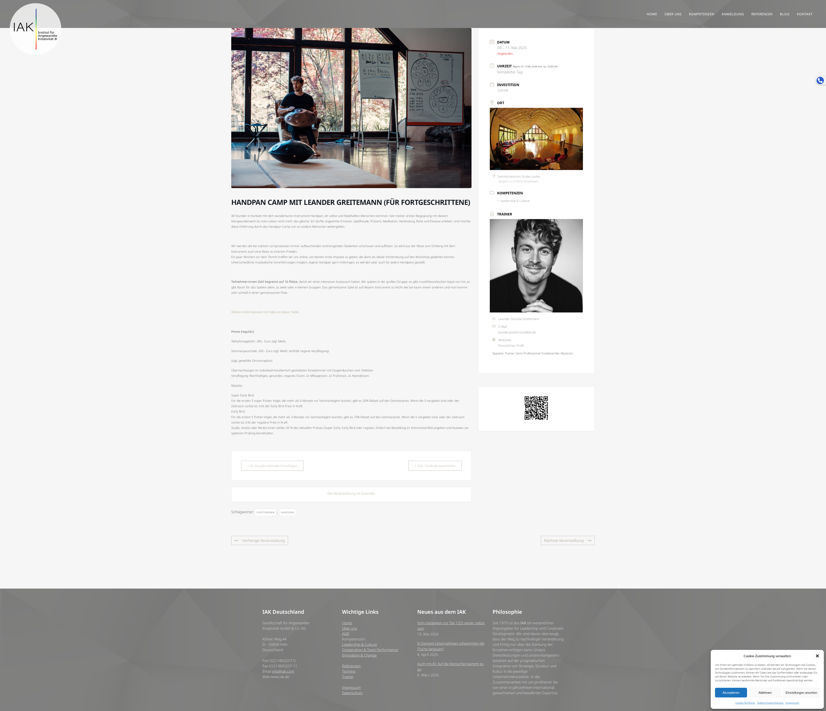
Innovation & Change (359, 655)
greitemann (265, 512)
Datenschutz (352, 692)
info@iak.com (283, 671)
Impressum (792, 703)
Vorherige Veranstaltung (263, 540)
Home (347, 622)
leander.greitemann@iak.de (517, 332)
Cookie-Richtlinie (745, 703)
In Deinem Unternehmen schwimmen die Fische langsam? (450, 646)
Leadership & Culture (515, 201)
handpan (287, 512)
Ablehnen (765, 692)
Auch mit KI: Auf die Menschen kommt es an (450, 666)
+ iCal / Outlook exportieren (435, 466)
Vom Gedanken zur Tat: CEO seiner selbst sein (451, 625)
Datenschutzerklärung (770, 703)
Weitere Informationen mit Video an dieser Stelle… (266, 312)
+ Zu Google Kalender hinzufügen (272, 466)
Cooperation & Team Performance (370, 649)
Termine (348, 671)
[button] (817, 656)
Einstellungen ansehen (801, 692)
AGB (345, 633)
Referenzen (351, 665)
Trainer (348, 676)
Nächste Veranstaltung (564, 540)
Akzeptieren (731, 692)
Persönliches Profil (511, 345)
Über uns (349, 628)
